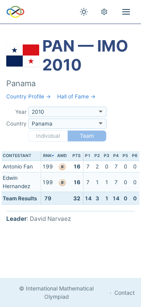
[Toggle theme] (84, 12)
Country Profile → (28, 96)
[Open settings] (104, 12)
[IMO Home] (15, 12)
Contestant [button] (17, 155)
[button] (47, 156)
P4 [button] (116, 155)
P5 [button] (125, 155)
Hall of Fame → (76, 96)
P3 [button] (106, 155)
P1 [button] (87, 155)
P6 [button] (134, 155)
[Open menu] (126, 11)
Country (16, 123)
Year (21, 112)
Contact (124, 292)
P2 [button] (97, 155)
